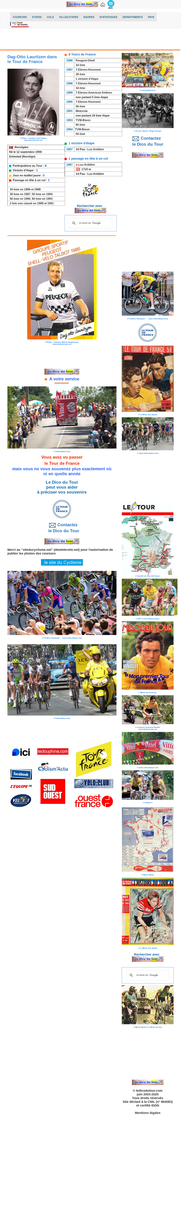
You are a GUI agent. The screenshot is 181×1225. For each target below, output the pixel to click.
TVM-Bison (83, 120)
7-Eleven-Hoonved (88, 69)
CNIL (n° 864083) (160, 1102)
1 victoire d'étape (87, 78)
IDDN (155, 1105)
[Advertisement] (90, 40)
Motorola (81, 110)
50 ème (80, 133)
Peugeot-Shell (85, 60)
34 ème (80, 65)
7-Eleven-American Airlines (93, 92)
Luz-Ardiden (95, 149)
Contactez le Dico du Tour (62, 527)
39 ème (80, 74)
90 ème (80, 124)
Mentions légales (147, 1113)
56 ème (80, 106)
